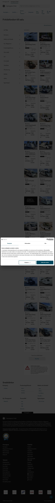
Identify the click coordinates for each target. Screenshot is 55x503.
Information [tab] (27, 243)
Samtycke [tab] (9, 243)
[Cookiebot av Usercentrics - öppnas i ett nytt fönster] (47, 239)
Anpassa (26, 262)
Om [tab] (45, 243)
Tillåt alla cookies (45, 262)
